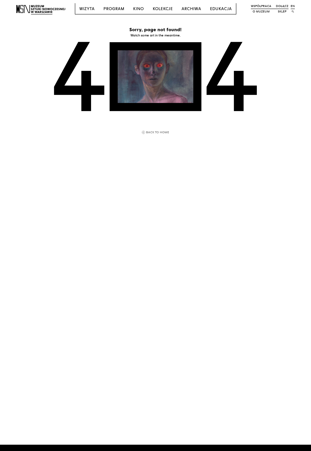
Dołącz (282, 6)
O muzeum (261, 11)
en (293, 6)
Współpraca (261, 6)
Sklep (282, 11)
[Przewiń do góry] (301, 448)
